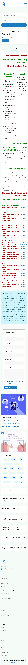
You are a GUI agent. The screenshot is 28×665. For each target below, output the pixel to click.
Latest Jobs (6, 420)
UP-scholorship (7, 463)
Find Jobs (14, 25)
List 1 (21, 244)
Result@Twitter (5, 593)
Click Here (22, 207)
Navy (5, 473)
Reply (4, 41)
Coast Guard (7, 482)
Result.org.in (14, 662)
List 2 (25, 244)
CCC (21, 459)
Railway (6, 477)
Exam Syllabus (17, 423)
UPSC (12, 468)
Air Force (20, 468)
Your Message (7, 367)
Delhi (4, 566)
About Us (3, 576)
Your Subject (7, 359)
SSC (5, 468)
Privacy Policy (4, 583)
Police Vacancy (18, 482)
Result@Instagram (6, 598)
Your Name (7, 335)
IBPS (17, 463)
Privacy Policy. (10, 383)
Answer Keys (6, 426)
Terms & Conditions (15, 381)
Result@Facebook (6, 596)
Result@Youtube (5, 601)
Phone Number (8, 351)
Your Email (7, 343)
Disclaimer (4, 586)
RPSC (12, 473)
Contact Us (4, 578)
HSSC (13, 477)
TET (21, 477)
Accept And (14, 382)
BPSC (5, 459)
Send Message (9, 387)
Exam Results (7, 423)
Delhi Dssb (20, 473)
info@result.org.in (8, 569)
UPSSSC (13, 459)
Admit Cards (15, 420)
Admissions (16, 426)
